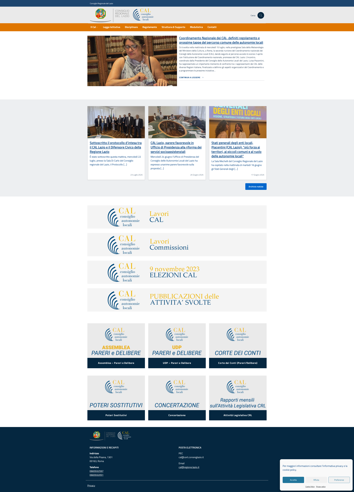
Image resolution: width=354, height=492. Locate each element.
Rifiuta (316, 479)
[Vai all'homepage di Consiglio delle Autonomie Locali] (123, 15)
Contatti (212, 27)
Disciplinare (131, 27)
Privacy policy (321, 486)
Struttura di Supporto (173, 27)
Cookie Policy (310, 486)
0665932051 (96, 475)
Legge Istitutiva (111, 27)
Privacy (91, 485)
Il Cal (93, 27)
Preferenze (339, 479)
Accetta (293, 479)
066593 (96, 471)
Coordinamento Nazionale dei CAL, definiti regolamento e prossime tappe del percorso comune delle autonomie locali (221, 40)
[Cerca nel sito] (260, 15)
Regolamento (149, 27)
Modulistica (196, 27)
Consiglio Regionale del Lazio (101, 3)
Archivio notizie (256, 186)
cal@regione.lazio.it (189, 467)
